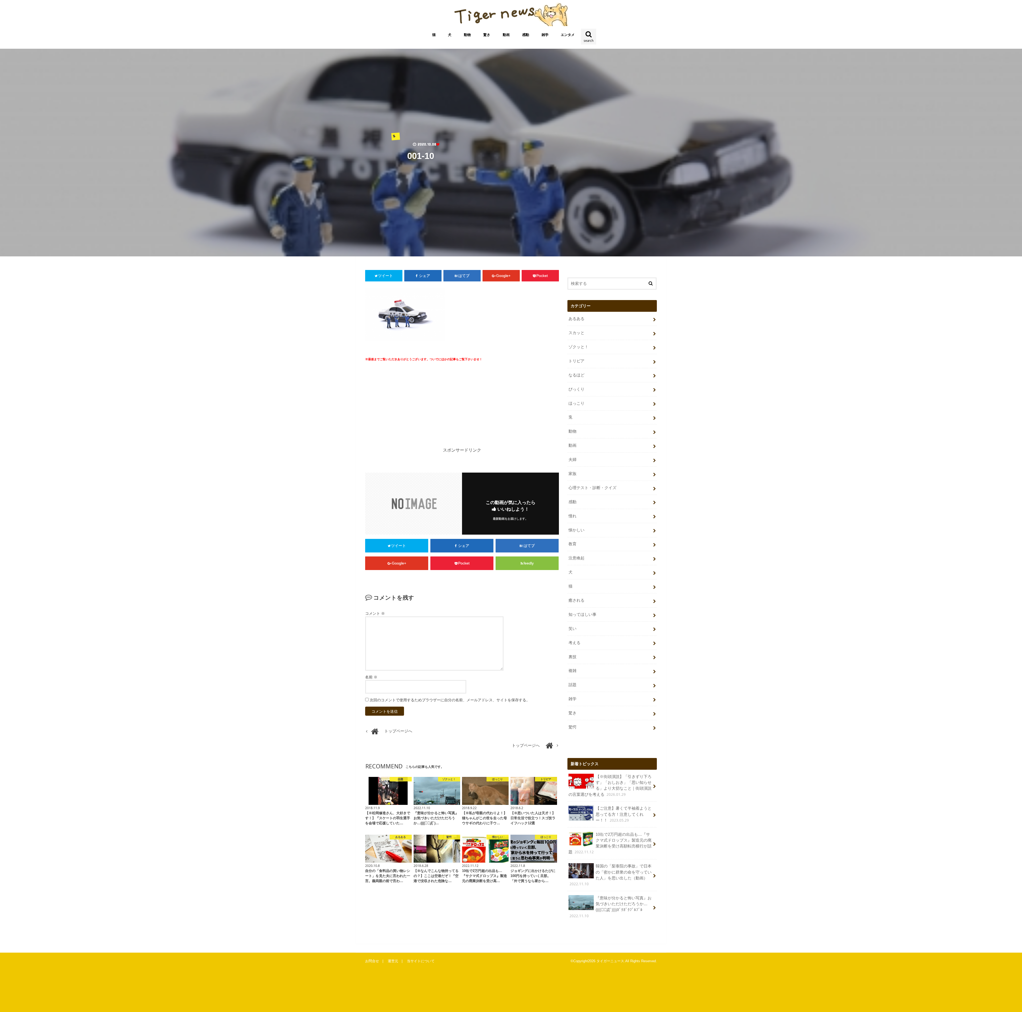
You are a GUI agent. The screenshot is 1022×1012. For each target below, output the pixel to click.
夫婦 (572, 459)
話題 (572, 685)
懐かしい (576, 530)
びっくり (576, 389)
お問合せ (372, 961)
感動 (525, 35)
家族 (572, 474)
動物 (467, 35)
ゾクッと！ (578, 347)
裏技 (572, 657)
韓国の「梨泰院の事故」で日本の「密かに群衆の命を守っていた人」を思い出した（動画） (611, 875)
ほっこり (576, 403)
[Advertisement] (412, 408)
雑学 (545, 35)
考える (574, 643)
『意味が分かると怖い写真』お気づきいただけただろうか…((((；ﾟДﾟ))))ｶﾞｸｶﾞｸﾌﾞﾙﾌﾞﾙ (611, 907)
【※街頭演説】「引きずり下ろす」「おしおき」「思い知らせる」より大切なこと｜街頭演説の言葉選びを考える (610, 786)
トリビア (576, 361)
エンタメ (568, 35)
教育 (572, 544)
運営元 (393, 961)
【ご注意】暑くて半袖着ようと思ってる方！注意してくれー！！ (624, 814)
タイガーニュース (610, 961)
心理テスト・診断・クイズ (592, 488)
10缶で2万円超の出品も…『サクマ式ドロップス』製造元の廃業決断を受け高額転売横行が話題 (610, 843)
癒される (576, 600)
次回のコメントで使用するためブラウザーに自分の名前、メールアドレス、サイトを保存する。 (450, 700)
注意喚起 (576, 558)
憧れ (572, 516)
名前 (371, 677)
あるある (576, 319)
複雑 (572, 671)
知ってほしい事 (582, 614)
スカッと (576, 333)
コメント (375, 613)
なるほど (576, 375)
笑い (572, 628)
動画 (506, 35)
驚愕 (572, 727)
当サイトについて (421, 961)
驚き (486, 35)
